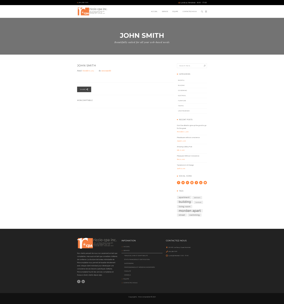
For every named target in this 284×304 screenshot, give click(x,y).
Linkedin (200, 182)
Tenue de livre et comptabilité (136, 255)
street (182, 215)
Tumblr (196, 182)
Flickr (205, 182)
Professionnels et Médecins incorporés (139, 267)
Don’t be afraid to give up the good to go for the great (191, 126)
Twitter (183, 182)
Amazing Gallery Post (184, 147)
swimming (194, 215)
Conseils (127, 275)
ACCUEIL (126, 246)
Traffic (181, 106)
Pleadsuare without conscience (188, 137)
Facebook (178, 182)
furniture (198, 202)
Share (83, 89)
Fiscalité (127, 271)
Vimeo (192, 182)
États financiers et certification (137, 259)
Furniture (182, 100)
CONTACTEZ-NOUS (130, 283)
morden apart (190, 210)
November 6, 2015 (88, 71)
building (185, 201)
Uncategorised (183, 111)
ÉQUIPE (126, 279)
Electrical (182, 95)
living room (184, 206)
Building (181, 85)
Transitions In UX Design (185, 165)
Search (204, 65)
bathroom (197, 197)
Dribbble (187, 182)
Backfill (181, 80)
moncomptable (106, 71)
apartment (184, 197)
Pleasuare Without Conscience (188, 156)
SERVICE (126, 250)
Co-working (182, 90)
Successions (129, 263)
